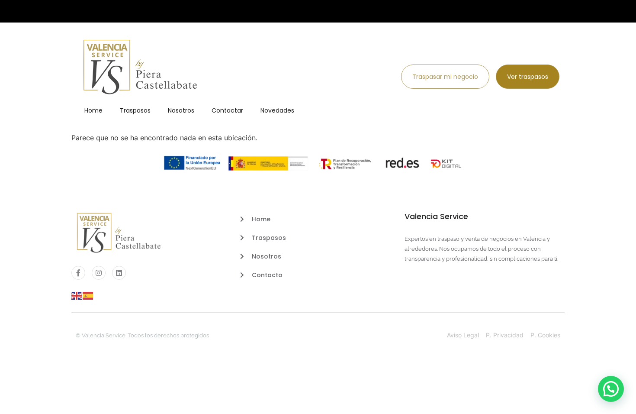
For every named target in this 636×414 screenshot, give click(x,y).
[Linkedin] (119, 273)
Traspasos (135, 110)
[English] (77, 295)
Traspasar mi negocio (445, 76)
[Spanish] (88, 295)
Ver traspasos (527, 76)
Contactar (227, 110)
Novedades (277, 110)
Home (93, 110)
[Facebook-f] (78, 273)
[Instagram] (99, 273)
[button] (611, 389)
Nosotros (181, 110)
